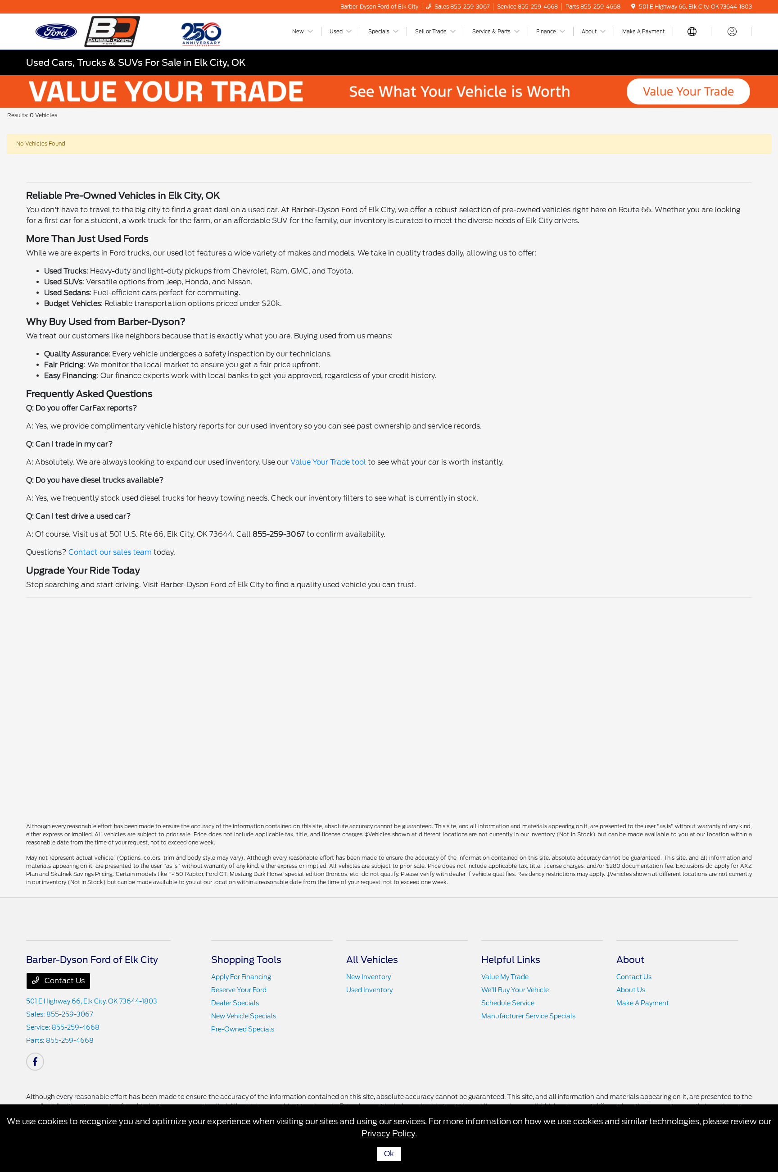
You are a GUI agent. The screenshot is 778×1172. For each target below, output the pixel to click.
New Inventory (368, 976)
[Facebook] (35, 1062)
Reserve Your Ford (239, 990)
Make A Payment (642, 1003)
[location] (633, 6)
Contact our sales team (110, 552)
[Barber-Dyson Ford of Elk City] (103, 31)
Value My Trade (505, 976)
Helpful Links (510, 959)
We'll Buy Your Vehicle (515, 990)
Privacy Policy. (389, 1133)
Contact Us (64, 980)
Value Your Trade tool (328, 462)
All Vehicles (372, 959)
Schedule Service (507, 1003)
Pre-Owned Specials (242, 1029)
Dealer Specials (235, 1003)
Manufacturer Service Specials (528, 1016)
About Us (630, 990)
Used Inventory (369, 990)
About (630, 959)
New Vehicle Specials (243, 1016)
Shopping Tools (246, 959)
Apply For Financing (241, 976)
